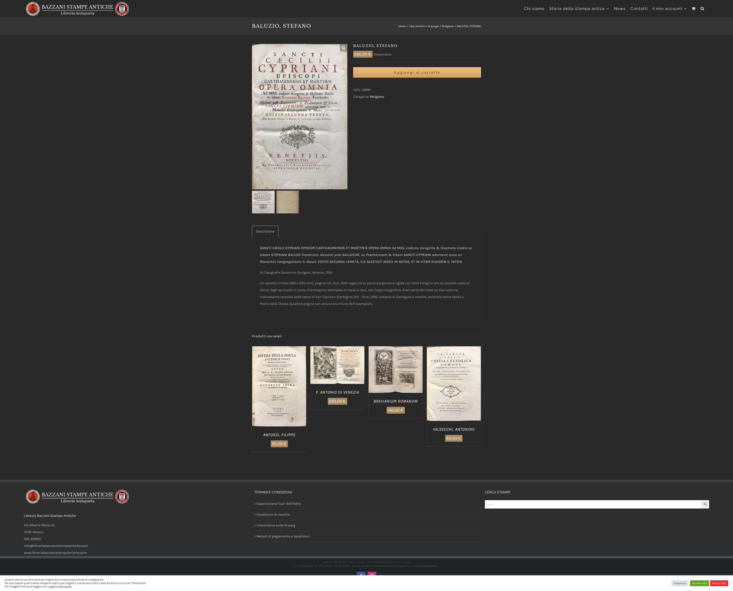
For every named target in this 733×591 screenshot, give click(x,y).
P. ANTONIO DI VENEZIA (337, 392)
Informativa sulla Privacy (276, 525)
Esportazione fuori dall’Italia (279, 503)
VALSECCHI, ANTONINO (454, 429)
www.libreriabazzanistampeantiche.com (55, 553)
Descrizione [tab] (265, 231)
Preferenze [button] (680, 583)
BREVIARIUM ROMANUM (396, 401)
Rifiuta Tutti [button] (719, 583)
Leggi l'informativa (60, 586)
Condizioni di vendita (273, 514)
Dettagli (279, 389)
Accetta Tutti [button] (699, 583)
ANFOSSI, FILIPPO (279, 434)
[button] (703, 8)
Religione (377, 96)
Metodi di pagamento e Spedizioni (283, 536)
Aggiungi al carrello (417, 72)
